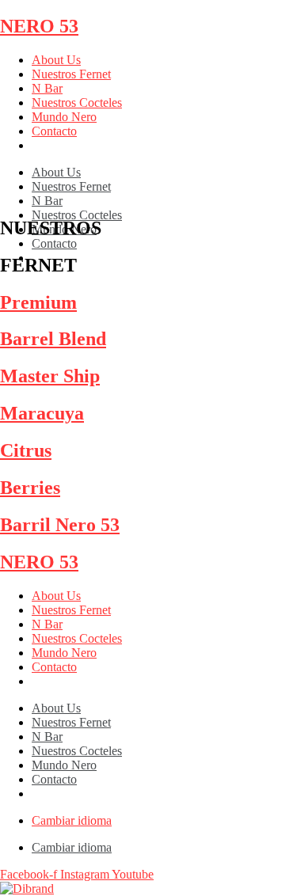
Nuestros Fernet (71, 74)
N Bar (47, 88)
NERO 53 (39, 26)
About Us (56, 59)
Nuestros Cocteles (77, 102)
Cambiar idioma (72, 820)
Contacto (54, 131)
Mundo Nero (64, 116)
